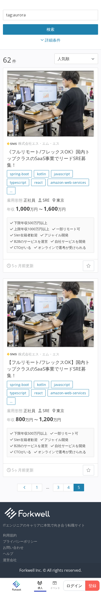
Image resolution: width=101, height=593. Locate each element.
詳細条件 (53, 40)
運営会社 (10, 560)
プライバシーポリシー (20, 541)
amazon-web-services (68, 182)
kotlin (41, 174)
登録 (92, 585)
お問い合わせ (13, 547)
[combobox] (50, 15)
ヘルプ (8, 553)
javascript (62, 174)
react (38, 182)
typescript (18, 182)
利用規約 (10, 535)
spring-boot (19, 174)
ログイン (74, 585)
